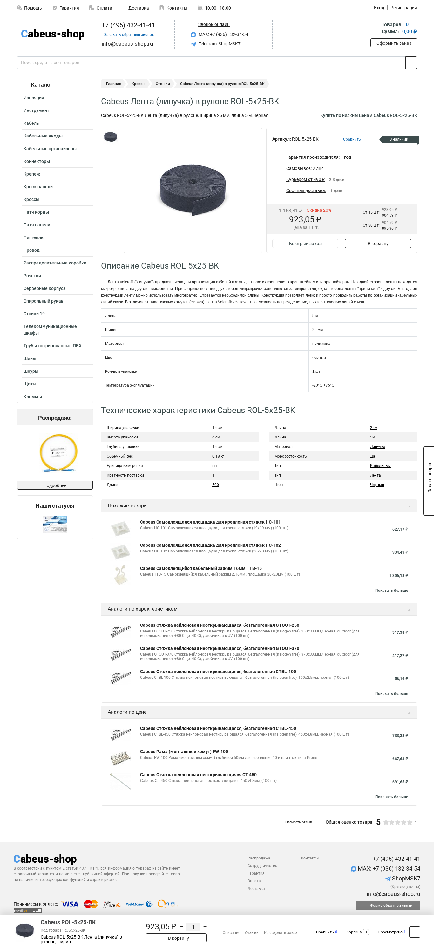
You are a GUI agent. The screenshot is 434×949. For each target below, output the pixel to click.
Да (372, 456)
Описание (231, 933)
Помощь (33, 7)
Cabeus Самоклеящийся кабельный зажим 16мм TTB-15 (201, 568)
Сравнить (325, 932)
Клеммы (33, 396)
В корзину (378, 243)
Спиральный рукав (44, 301)
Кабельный (380, 466)
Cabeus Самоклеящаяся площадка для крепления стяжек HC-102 (210, 545)
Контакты (176, 7)
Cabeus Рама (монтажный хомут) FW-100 (184, 751)
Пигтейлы (34, 237)
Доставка (138, 7)
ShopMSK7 (405, 878)
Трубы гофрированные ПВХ (53, 345)
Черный (377, 485)
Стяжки (163, 84)
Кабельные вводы (43, 135)
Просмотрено (390, 932)
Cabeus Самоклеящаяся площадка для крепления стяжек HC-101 (210, 522)
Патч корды (36, 212)
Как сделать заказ (280, 933)
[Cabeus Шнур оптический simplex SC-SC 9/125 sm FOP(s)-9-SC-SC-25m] (54, 453)
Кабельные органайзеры (50, 148)
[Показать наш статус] (55, 524)
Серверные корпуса (45, 288)
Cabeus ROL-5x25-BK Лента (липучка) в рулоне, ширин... (81, 939)
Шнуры (31, 371)
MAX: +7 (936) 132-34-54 (223, 34)
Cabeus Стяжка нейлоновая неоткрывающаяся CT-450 (198, 774)
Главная (113, 84)
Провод (32, 250)
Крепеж (32, 174)
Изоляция (34, 97)
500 (215, 485)
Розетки (32, 275)
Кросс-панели (38, 186)
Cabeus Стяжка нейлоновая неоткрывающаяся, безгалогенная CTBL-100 (218, 671)
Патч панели (37, 224)
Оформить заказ (393, 43)
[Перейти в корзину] (374, 28)
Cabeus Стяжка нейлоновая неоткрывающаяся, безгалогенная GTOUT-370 (219, 648)
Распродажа (259, 858)
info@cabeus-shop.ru (392, 894)
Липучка (377, 446)
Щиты (30, 383)
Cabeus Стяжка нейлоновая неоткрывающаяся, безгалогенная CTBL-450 (218, 728)
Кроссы (31, 199)
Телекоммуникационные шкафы (50, 330)
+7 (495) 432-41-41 (127, 25)
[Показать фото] (110, 137)
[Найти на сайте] (411, 62)
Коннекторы (37, 161)
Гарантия (69, 7)
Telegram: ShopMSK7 (219, 43)
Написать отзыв (298, 822)
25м (373, 427)
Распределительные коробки (55, 262)
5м (372, 437)
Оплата (104, 7)
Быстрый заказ (305, 243)
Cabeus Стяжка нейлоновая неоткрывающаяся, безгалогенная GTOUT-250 (219, 625)
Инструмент (36, 110)
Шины (30, 358)
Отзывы (252, 933)
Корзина (354, 932)
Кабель (31, 123)
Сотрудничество (262, 866)
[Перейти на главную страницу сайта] (52, 34)
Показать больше (391, 590)
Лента (375, 475)
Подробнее (55, 485)
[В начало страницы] (414, 932)
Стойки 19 (34, 313)
